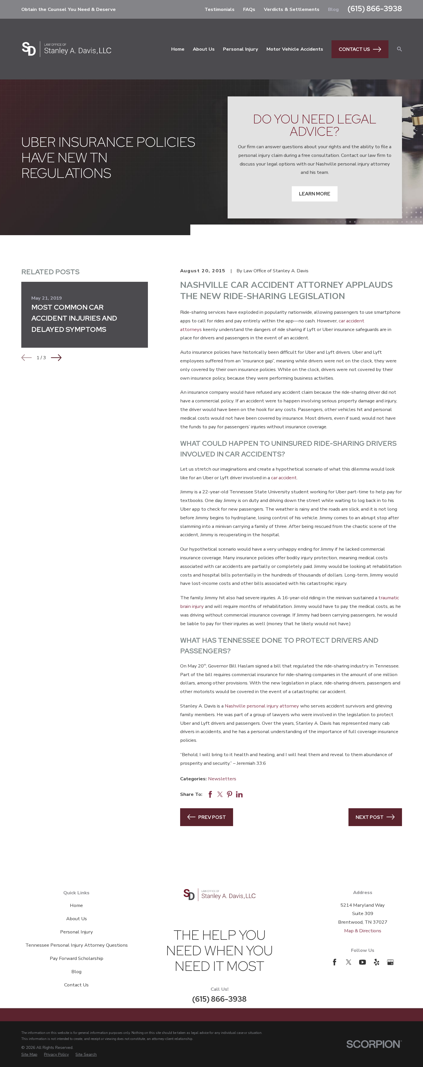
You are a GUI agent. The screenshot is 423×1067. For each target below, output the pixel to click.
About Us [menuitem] (204, 49)
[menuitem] (29, 1054)
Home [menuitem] (177, 49)
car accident (284, 477)
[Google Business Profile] (390, 962)
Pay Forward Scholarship (76, 958)
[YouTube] (362, 962)
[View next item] (56, 357)
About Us (76, 918)
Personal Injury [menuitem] (240, 49)
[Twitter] (348, 962)
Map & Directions (362, 930)
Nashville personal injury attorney (262, 706)
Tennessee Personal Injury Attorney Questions (76, 945)
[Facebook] (334, 962)
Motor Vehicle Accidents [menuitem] (294, 49)
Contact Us (354, 49)
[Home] (66, 49)
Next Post (370, 817)
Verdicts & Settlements (291, 9)
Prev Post (212, 817)
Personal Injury (76, 932)
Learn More (314, 194)
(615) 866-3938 (375, 8)
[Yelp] (376, 962)
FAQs (249, 9)
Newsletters (222, 778)
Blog (333, 9)
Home (76, 905)
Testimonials (220, 9)
